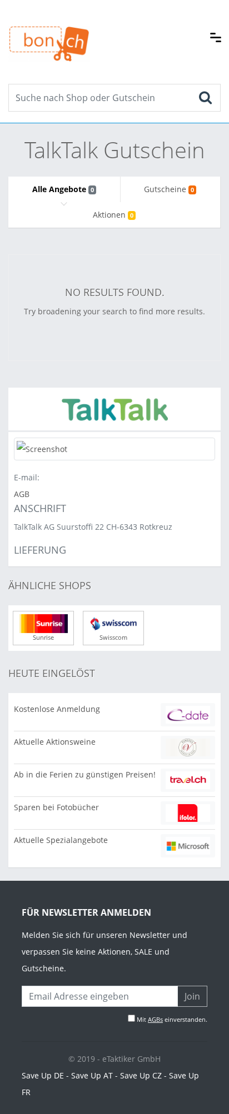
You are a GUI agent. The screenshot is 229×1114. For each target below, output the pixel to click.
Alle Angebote (63, 189)
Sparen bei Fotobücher (56, 807)
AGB (21, 494)
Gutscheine (169, 189)
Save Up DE (43, 1075)
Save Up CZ (141, 1075)
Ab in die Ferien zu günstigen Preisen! (85, 774)
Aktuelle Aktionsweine (55, 741)
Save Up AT (92, 1075)
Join (192, 996)
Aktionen (113, 214)
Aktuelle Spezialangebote (61, 840)
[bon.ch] (48, 32)
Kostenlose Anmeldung (57, 709)
